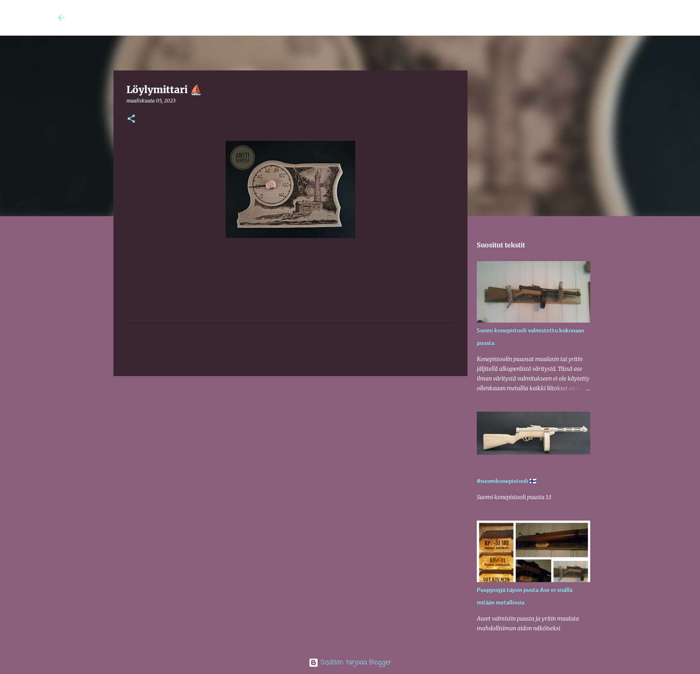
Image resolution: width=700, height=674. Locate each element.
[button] (131, 119)
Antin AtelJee (112, 17)
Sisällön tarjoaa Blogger (354, 663)
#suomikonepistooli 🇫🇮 (506, 481)
